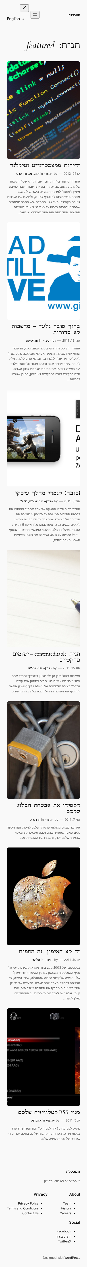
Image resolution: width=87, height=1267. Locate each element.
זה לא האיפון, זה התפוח (49, 952)
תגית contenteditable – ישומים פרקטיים (46, 657)
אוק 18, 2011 (71, 340)
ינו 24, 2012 (72, 173)
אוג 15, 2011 (71, 668)
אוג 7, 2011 (72, 819)
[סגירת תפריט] (24, 8)
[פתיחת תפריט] (35, 15)
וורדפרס (21, 173)
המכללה (74, 15)
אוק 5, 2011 (72, 501)
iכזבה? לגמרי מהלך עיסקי (47, 493)
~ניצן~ (48, 173)
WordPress (72, 1257)
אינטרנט (34, 173)
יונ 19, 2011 (72, 960)
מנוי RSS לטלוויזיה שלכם (49, 1112)
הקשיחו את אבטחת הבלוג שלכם (48, 808)
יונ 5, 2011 (73, 1120)
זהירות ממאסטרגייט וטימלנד (45, 165)
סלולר (23, 501)
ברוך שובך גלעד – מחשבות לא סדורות (46, 329)
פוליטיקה (32, 340)
